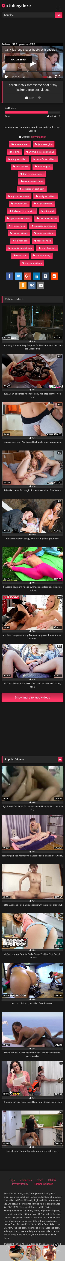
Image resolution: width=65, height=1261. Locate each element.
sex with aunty (43, 255)
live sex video (18, 226)
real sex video (44, 240)
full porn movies (44, 203)
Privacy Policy (20, 1184)
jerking (16, 151)
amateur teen (21, 144)
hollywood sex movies (23, 211)
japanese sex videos (20, 218)
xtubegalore (18, 5)
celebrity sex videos (33, 181)
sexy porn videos (33, 263)
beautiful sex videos (46, 159)
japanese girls (45, 144)
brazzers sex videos (33, 174)
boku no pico (44, 166)
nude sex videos (45, 233)
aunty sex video (18, 159)
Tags (12, 1180)
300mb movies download (41, 151)
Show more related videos (32, 697)
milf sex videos (20, 233)
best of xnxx (22, 166)
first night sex (20, 203)
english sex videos (20, 196)
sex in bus (21, 255)
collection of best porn (33, 189)
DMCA (52, 1180)
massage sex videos (44, 226)
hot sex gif (49, 211)
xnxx (40, 1180)
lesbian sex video (48, 218)
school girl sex (48, 248)
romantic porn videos (21, 248)
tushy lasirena (38, 137)
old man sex (21, 240)
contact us (26, 1180)
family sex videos (47, 196)
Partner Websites (43, 1184)
